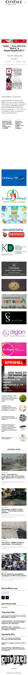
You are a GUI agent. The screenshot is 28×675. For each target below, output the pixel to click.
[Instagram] (7, 597)
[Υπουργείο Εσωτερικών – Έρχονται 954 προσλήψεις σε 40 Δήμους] (23, 418)
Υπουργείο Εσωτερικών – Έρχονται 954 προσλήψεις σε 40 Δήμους (9, 418)
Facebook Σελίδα (5, 592)
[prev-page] (21, 361)
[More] (24, 61)
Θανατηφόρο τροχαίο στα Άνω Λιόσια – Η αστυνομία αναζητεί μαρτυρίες (12, 510)
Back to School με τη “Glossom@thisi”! (7, 438)
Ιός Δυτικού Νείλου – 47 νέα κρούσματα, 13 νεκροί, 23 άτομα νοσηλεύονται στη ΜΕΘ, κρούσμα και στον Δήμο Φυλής (9, 398)
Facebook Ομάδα (5, 593)
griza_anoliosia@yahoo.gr (20, 109)
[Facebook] (3, 597)
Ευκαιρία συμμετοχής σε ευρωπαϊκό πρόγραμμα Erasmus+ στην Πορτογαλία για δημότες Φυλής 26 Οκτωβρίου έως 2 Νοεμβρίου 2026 (9, 428)
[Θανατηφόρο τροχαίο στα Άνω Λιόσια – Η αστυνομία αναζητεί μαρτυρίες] (14, 497)
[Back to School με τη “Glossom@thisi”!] (23, 438)
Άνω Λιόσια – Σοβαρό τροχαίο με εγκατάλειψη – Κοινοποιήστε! (12, 543)
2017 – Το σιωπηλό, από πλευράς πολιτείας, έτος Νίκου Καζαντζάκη (11, 638)
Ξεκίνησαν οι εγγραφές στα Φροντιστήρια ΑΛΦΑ (13, 643)
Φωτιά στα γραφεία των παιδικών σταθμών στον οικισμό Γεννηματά (19, 124)
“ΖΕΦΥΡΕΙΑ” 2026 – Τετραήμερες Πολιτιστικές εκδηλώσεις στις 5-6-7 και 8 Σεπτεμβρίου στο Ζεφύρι (9, 408)
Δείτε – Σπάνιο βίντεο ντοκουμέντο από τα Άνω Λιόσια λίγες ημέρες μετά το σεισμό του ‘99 (13, 477)
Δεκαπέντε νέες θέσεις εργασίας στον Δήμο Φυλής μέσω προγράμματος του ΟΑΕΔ (7, 124)
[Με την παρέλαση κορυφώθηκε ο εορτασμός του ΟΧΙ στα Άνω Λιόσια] (14, 562)
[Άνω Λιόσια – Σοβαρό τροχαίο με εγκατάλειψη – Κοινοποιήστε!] (14, 530)
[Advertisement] (14, 19)
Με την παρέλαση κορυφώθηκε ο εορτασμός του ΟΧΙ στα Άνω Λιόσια (13, 575)
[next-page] (24, 361)
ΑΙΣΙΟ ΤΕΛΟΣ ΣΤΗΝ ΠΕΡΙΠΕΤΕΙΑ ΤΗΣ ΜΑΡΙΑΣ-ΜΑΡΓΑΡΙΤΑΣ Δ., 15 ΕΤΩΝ (13, 616)
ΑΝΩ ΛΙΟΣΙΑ (14, 44)
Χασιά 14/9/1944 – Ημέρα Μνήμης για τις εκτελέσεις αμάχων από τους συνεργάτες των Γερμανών (13, 649)
